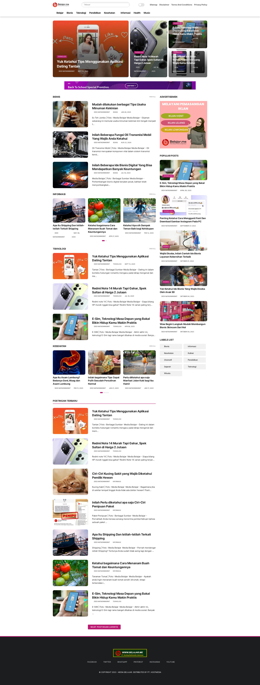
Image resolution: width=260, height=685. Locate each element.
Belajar (59, 12)
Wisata (167, 373)
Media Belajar (125, 672)
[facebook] (184, 13)
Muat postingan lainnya (104, 627)
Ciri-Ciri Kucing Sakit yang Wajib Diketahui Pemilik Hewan (122, 475)
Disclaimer (164, 5)
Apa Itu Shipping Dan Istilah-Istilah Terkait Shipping (68, 227)
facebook (92, 662)
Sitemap (153, 5)
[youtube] (206, 13)
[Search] (127, 4)
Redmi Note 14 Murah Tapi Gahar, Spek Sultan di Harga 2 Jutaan (148, 60)
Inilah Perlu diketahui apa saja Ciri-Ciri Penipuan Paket (118, 504)
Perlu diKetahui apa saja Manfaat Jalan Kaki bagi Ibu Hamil (138, 380)
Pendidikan (95, 12)
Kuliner (191, 353)
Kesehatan (109, 12)
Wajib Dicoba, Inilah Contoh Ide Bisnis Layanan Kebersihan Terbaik (180, 255)
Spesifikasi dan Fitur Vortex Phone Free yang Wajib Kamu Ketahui (186, 60)
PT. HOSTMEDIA (154, 672)
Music (147, 12)
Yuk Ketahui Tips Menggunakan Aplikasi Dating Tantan (90, 63)
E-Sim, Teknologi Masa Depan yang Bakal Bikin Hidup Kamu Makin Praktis (187, 31)
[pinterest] (197, 13)
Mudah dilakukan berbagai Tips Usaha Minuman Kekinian (119, 106)
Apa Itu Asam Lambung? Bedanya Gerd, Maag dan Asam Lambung (66, 380)
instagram (155, 662)
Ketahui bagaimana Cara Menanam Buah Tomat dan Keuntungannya (102, 228)
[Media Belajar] (61, 6)
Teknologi (81, 12)
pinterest (138, 662)
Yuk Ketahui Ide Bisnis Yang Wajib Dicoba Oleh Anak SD (182, 290)
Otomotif (168, 360)
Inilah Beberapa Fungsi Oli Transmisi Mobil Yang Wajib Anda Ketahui (121, 136)
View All (152, 97)
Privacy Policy (200, 5)
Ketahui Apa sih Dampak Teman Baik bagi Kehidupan (138, 227)
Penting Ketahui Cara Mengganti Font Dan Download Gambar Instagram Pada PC (183, 220)
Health (137, 12)
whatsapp (122, 662)
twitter (107, 662)
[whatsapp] (193, 13)
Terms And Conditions (181, 5)
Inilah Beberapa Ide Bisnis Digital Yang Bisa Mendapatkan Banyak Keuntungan (122, 167)
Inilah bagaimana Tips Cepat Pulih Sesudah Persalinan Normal (103, 380)
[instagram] (201, 13)
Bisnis (70, 12)
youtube (170, 662)
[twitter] (188, 13)
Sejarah (167, 366)
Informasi (125, 12)
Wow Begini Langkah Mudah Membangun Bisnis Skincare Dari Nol (182, 326)
